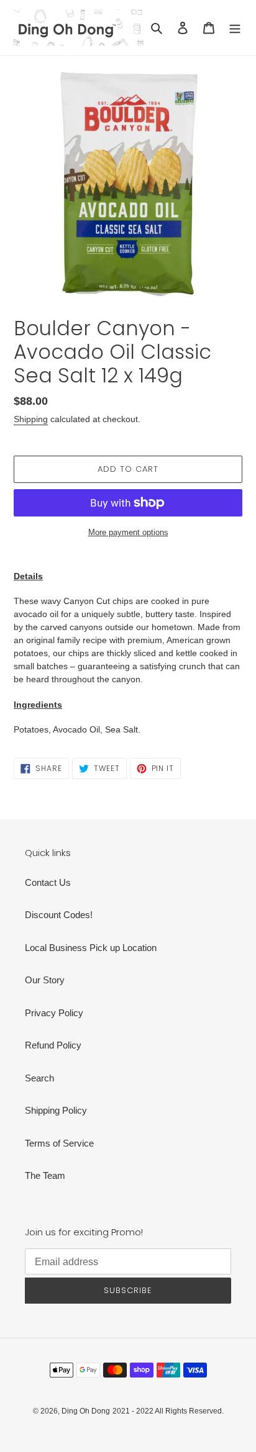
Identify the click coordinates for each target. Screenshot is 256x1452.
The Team (45, 1175)
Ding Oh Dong (86, 1411)
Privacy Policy (54, 1013)
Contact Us (48, 882)
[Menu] (235, 27)
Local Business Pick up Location (91, 947)
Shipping (31, 419)
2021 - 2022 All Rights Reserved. (168, 1411)
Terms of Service (59, 1143)
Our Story (45, 980)
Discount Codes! (59, 914)
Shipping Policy (56, 1110)
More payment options (128, 532)
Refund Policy (53, 1045)
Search (39, 1078)
